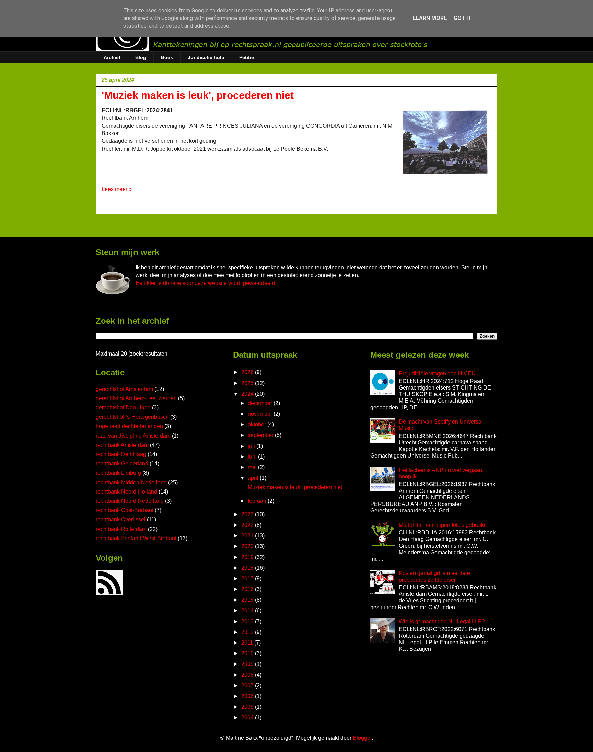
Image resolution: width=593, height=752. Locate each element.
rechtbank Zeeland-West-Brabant (136, 538)
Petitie (246, 57)
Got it (463, 18)
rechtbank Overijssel (121, 519)
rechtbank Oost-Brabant (124, 510)
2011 (247, 643)
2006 (248, 696)
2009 (248, 664)
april (254, 478)
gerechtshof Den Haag (123, 407)
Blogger (362, 738)
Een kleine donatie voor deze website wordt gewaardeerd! (206, 283)
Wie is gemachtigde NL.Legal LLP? (442, 621)
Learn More (430, 18)
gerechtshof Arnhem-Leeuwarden (136, 398)
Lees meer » (117, 189)
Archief (112, 57)
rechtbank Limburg (118, 473)
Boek (167, 57)
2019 (248, 557)
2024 (248, 394)
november (261, 414)
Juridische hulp (206, 57)
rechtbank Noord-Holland (126, 492)
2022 (248, 525)
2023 (248, 514)
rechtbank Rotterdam (121, 529)
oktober (257, 424)
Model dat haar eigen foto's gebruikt (442, 525)
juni (253, 457)
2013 (248, 621)
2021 (248, 536)
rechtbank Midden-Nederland (131, 482)
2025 (248, 383)
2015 (248, 600)
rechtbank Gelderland (122, 463)
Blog (140, 57)
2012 (248, 632)
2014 (248, 610)
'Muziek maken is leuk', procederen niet (198, 95)
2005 (248, 707)
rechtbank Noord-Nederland (130, 501)
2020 (248, 546)
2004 (248, 717)
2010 (248, 653)
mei (253, 467)
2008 (248, 675)
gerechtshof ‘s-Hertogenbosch (132, 417)
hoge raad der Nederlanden (129, 426)
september (261, 435)
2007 (248, 686)
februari (258, 501)
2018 (248, 568)
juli (252, 446)
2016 (248, 589)
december (261, 403)
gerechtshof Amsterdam (124, 389)
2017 (248, 578)
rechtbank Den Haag (121, 454)
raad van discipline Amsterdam (133, 436)
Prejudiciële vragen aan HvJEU (437, 374)
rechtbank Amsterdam (122, 445)
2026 (248, 372)
